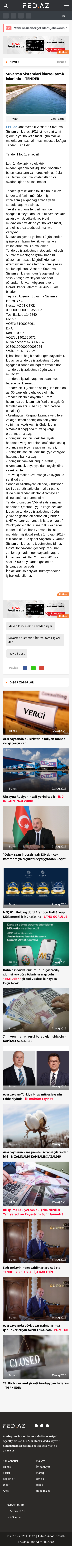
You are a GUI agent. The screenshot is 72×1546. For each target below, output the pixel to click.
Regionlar (8, 1479)
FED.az (11, 127)
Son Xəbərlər (10, 1461)
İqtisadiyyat (43, 1467)
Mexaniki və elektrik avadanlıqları (30, 626)
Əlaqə (39, 1484)
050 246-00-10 (16, 1511)
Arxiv (6, 1490)
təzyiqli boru (16, 653)
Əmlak (40, 1479)
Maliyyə (40, 1461)
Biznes (7, 1467)
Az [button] (64, 16)
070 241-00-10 (15, 1505)
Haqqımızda (43, 1490)
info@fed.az (14, 1517)
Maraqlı (40, 1473)
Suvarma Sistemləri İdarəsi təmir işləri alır (34, 640)
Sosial (6, 1473)
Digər (6, 1484)
